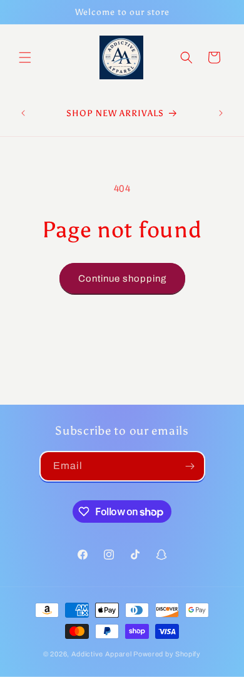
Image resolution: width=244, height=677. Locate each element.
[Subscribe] (190, 466)
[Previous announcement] (23, 113)
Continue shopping (122, 279)
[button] (25, 57)
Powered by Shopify (167, 654)
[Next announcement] (221, 113)
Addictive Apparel (101, 654)
